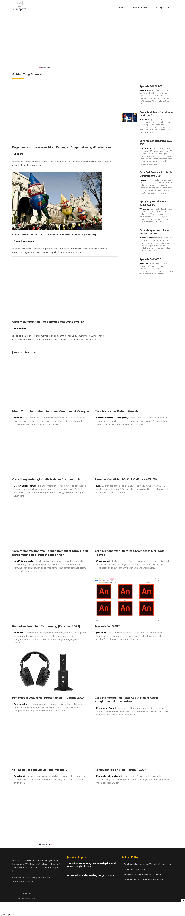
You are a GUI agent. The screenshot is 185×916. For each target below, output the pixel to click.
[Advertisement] (92, 44)
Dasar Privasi (140, 7)
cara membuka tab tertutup (137, 869)
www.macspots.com (22, 881)
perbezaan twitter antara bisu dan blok (142, 874)
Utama (121, 7)
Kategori (161, 7)
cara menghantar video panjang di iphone (143, 879)
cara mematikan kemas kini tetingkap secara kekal (147, 864)
